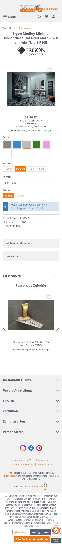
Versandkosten (10, 475)
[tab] (30, 276)
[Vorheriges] (4, 89)
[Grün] (36, 144)
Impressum (17, 460)
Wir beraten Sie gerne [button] (18, 243)
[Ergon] (31, 51)
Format (7, 176)
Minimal (20, 169)
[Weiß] (7, 154)
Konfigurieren (41, 532)
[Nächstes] (57, 89)
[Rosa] (46, 144)
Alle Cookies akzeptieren (32, 539)
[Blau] (17, 144)
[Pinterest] (28, 226)
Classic (8, 169)
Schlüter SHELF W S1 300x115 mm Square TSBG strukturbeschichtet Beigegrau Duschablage (31, 343)
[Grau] (26, 144)
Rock (41, 169)
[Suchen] (39, 16)
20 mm (20, 195)
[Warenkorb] (58, 16)
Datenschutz (42, 460)
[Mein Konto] (53, 16)
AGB (29, 460)
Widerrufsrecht (45, 464)
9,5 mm (8, 195)
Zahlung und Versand (22, 464)
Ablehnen (20, 532)
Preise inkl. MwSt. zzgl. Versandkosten (31, 126)
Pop (32, 169)
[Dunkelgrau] (7, 144)
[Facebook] (23, 226)
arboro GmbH (36, 486)
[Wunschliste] (46, 16)
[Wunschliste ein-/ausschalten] (50, 70)
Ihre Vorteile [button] (13, 256)
